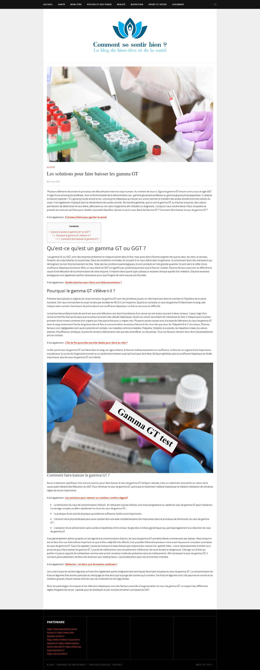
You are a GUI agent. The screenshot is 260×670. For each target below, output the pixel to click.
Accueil (48, 4)
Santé (61, 4)
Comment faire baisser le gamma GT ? (77, 238)
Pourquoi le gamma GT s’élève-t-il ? (71, 235)
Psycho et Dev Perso (99, 4)
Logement (178, 4)
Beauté (121, 4)
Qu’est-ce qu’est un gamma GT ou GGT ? (70, 231)
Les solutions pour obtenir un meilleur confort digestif (96, 497)
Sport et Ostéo (158, 4)
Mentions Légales (99, 664)
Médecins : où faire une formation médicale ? (91, 564)
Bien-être (76, 4)
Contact (117, 664)
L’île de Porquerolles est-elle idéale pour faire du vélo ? (96, 342)
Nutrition (137, 4)
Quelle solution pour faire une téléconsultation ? (93, 282)
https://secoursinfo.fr (57, 653)
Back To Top (203, 664)
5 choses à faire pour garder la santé (86, 217)
